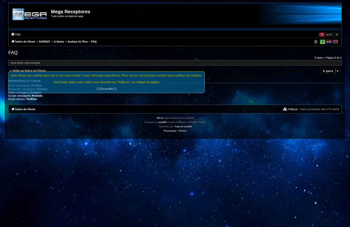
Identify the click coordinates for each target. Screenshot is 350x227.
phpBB (162, 122)
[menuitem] (15, 34)
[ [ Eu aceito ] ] (106, 88)
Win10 (160, 118)
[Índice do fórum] (30, 17)
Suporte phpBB (183, 126)
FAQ (13, 52)
